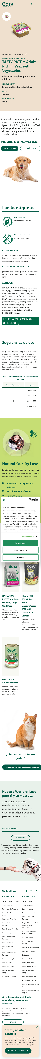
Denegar (20, 557)
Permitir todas (20, 543)
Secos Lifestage (7, 905)
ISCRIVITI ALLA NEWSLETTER (18, 1051)
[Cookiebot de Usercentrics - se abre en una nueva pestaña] (29, 499)
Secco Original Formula (10, 901)
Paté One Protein (8, 943)
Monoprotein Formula (10, 909)
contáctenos (12, 1022)
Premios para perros (9, 976)
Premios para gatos (29, 980)
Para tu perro (8, 896)
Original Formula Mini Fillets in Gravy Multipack (30, 925)
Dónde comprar (9, 148)
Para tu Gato (28, 896)
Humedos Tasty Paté (9, 959)
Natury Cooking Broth (29, 967)
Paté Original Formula (10, 929)
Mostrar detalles (28, 536)
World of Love (9, 891)
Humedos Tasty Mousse (30, 947)
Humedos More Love (29, 976)
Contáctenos (30, 148)
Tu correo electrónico (10, 828)
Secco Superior (27, 905)
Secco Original (27, 901)
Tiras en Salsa (7, 963)
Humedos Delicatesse (29, 959)
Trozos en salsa (27, 937)
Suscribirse (20, 838)
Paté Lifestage (7, 933)
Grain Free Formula (9, 919)
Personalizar (19, 550)
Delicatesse (26, 955)
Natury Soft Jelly (8, 967)
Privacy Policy (20, 853)
